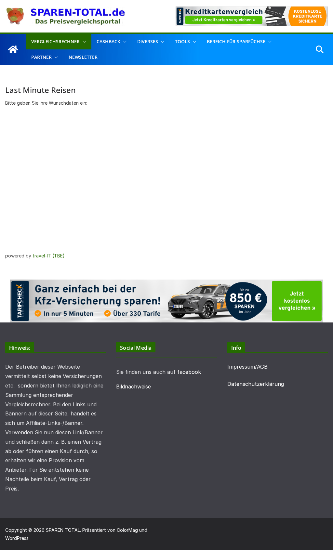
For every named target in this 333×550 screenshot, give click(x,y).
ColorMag (127, 530)
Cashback (108, 41)
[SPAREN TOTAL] (13, 49)
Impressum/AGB (247, 366)
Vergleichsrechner (55, 41)
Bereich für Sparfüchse (236, 41)
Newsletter (83, 57)
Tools (182, 41)
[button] (83, 41)
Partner (41, 57)
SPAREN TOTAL (63, 530)
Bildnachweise (133, 386)
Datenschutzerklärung (255, 384)
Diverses (147, 41)
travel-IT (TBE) (49, 255)
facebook (189, 372)
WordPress (17, 538)
